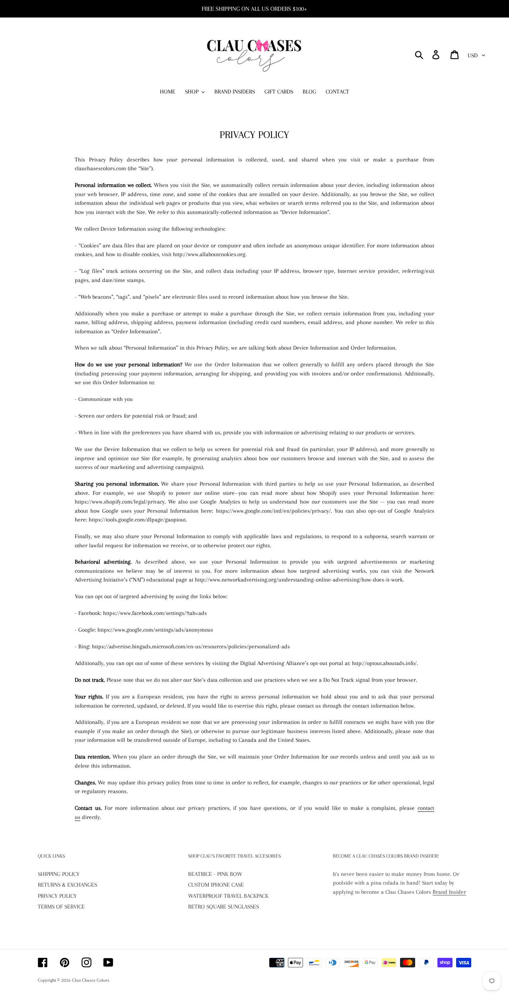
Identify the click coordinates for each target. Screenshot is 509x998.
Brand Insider (449, 892)
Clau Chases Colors (90, 980)
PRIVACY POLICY (57, 896)
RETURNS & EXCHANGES (67, 884)
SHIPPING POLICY (59, 874)
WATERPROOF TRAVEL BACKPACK (228, 896)
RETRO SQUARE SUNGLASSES (223, 906)
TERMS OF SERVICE (61, 906)
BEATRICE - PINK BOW (215, 874)
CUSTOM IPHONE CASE (216, 884)
